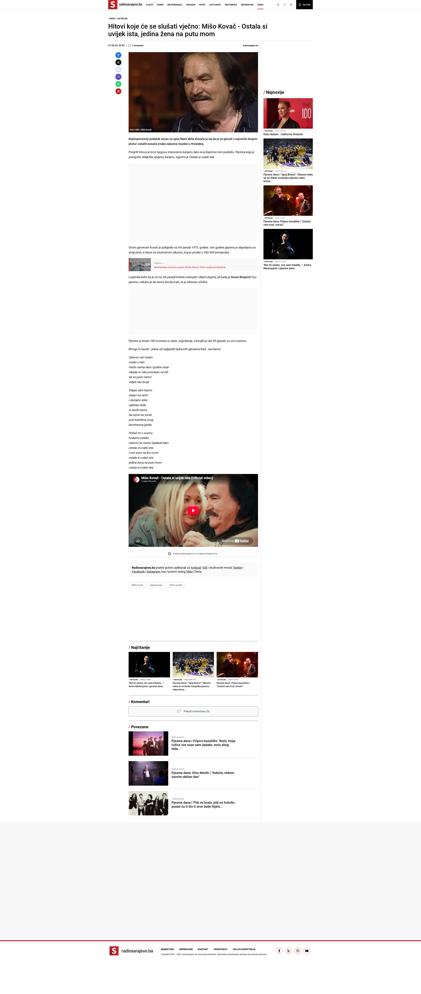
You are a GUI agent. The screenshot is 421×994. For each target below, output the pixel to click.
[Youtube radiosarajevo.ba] (307, 951)
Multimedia (231, 4)
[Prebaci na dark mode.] (278, 4)
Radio (260, 4)
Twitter (237, 568)
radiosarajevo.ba (189, 954)
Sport (202, 4)
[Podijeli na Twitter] (118, 62)
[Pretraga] (284, 4)
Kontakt (203, 949)
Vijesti (149, 4)
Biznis (160, 4)
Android (196, 568)
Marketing (167, 949)
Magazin (190, 4)
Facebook (138, 571)
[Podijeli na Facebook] (118, 55)
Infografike (247, 4)
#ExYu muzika (176, 585)
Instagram (153, 571)
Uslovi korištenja (244, 949)
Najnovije (275, 92)
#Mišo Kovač (137, 585)
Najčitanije (140, 647)
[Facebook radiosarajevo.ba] (279, 951)
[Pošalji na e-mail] (118, 70)
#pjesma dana (156, 585)
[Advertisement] (193, 202)
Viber (189, 571)
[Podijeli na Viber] (118, 77)
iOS (205, 568)
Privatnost (221, 949)
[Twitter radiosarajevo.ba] (288, 951)
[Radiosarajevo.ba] (131, 950)
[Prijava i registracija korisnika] (292, 4)
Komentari (140, 701)
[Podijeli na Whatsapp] (118, 84)
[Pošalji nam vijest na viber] (297, 951)
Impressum (186, 949)
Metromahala (174, 4)
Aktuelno (122, 18)
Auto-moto (215, 4)
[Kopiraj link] (118, 91)
